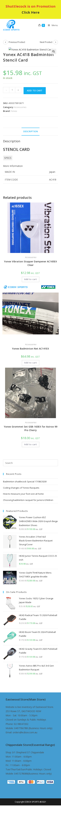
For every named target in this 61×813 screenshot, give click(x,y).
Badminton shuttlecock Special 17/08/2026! (25, 481)
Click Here (30, 12)
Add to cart (34, 90)
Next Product (46, 42)
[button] (53, 51)
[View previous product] (5, 42)
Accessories (20, 107)
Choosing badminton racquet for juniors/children (28, 500)
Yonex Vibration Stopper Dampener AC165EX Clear (30, 263)
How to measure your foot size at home (23, 493)
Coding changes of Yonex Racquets (21, 487)
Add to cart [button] (30, 279)
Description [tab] (30, 131)
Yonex (14, 111)
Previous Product (17, 42)
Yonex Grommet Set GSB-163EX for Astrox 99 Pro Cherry (30, 428)
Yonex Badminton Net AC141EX (30, 348)
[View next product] (55, 42)
